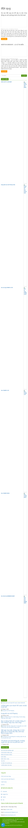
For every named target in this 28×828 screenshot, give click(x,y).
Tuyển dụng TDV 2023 (6, 765)
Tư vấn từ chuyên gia (6, 763)
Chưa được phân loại (6, 752)
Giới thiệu (3, 756)
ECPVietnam (20, 825)
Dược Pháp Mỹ (15, 29)
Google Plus (5, 794)
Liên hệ (2, 784)
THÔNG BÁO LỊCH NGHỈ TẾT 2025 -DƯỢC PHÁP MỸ (14, 706)
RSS (3, 799)
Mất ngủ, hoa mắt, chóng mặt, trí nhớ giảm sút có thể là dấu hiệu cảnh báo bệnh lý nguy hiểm (12, 731)
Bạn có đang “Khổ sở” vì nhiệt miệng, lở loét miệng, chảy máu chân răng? (13, 721)
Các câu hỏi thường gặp (7, 750)
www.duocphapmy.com (10, 815)
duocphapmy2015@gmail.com (11, 812)
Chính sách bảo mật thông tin (8, 779)
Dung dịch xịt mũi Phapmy (9, 713)
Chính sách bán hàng (6, 776)
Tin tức (3, 761)
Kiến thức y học (5, 758)
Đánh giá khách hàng (6, 754)
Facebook (4, 791)
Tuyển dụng (3, 781)
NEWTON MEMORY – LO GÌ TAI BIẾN (12, 44)
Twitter (4, 797)
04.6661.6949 (9, 809)
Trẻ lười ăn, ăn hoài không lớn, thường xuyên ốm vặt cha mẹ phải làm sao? (13, 741)
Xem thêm (4, 39)
